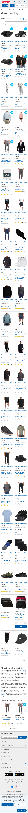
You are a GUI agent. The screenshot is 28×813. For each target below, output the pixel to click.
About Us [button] (4, 742)
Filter (20, 18)
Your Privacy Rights (10, 781)
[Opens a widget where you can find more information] (22, 810)
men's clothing (22, 670)
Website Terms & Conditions (16, 779)
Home (2, 9)
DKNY (2, 690)
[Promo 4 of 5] (15, 728)
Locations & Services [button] (7, 760)
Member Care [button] (5, 753)
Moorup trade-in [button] (6, 767)
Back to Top (24, 660)
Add (21, 626)
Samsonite (3, 694)
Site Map (6, 779)
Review (20, 805)
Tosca (23, 693)
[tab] (14, 741)
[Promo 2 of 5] (12, 728)
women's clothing (12, 679)
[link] (7, 39)
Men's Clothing (22, 9)
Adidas (18, 689)
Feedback (18, 783)
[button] (24, 5)
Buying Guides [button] (5, 756)
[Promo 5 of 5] (17, 728)
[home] (5, 2)
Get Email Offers (7, 733)
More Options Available (7, 41)
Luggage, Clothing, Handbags (11, 9)
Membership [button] (5, 749)
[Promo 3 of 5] (14, 728)
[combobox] (12, 5)
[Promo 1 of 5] (10, 728)
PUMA (21, 689)
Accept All (7, 805)
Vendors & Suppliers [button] (7, 745)
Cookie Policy (19, 781)
